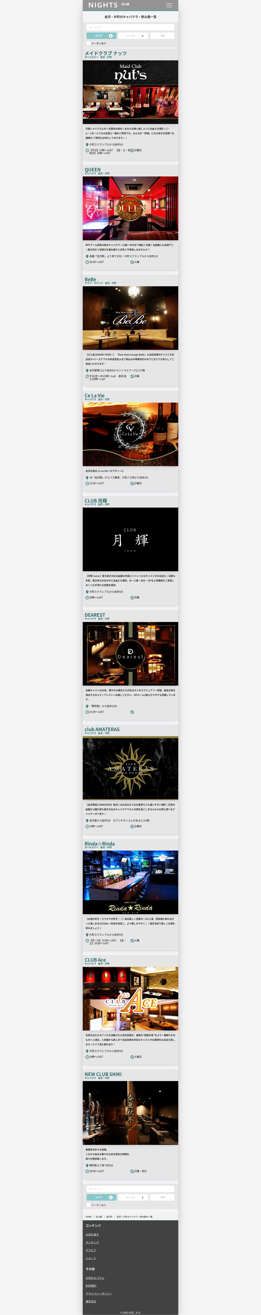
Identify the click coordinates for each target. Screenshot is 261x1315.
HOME (89, 1217)
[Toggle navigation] (169, 5)
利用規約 (91, 1286)
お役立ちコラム (95, 1278)
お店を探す (92, 1234)
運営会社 (91, 1301)
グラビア (91, 1250)
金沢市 (109, 1217)
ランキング (92, 1242)
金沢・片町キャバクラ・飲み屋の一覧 (134, 1217)
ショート (91, 1258)
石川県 (99, 1217)
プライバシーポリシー (99, 1293)
